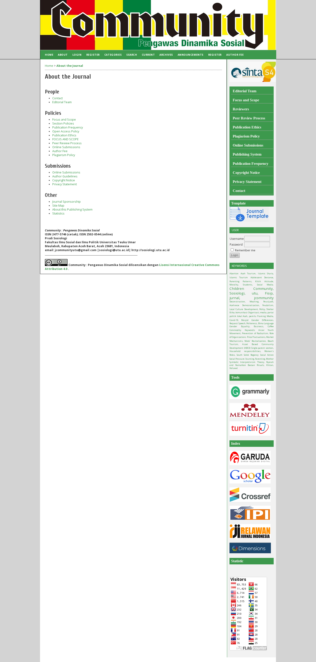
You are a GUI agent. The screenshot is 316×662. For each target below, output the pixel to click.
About (63, 54)
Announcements (191, 54)
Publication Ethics (64, 135)
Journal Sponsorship (66, 202)
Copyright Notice (63, 180)
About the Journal (69, 66)
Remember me (245, 250)
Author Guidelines (64, 176)
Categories (113, 54)
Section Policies (63, 123)
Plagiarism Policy (63, 155)
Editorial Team (62, 102)
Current (148, 54)
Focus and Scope (64, 120)
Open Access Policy (65, 131)
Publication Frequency (67, 127)
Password (236, 244)
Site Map (58, 206)
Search (131, 54)
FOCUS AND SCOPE (65, 139)
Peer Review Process (67, 143)
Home (49, 54)
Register (93, 54)
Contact (57, 98)
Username (237, 239)
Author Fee (235, 54)
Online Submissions (66, 147)
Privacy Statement (64, 184)
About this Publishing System (72, 209)
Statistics (58, 213)
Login (77, 54)
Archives (166, 54)
